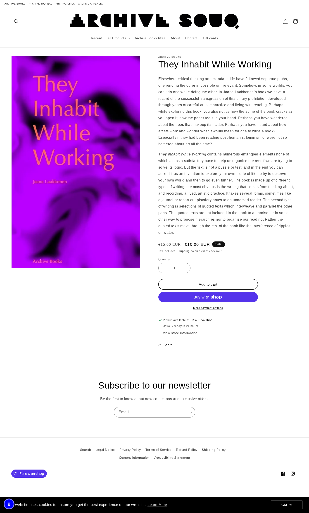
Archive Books (15, 3)
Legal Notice (105, 449)
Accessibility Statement (172, 457)
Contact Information (134, 457)
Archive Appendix (90, 3)
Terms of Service (158, 449)
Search (85, 449)
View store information (180, 333)
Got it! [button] (286, 505)
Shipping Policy (214, 449)
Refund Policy (186, 449)
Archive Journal (40, 3)
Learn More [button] (157, 505)
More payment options (208, 308)
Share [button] (168, 345)
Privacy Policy (130, 449)
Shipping (184, 251)
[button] (16, 21)
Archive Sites (65, 3)
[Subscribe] (190, 412)
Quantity (164, 259)
